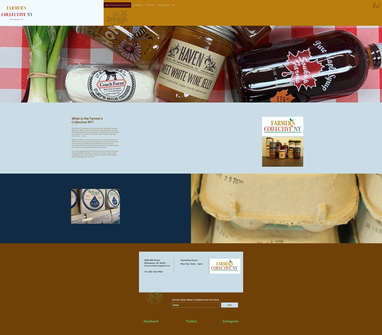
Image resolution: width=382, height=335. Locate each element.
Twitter (191, 321)
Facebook (151, 321)
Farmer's (17, 8)
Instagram (231, 321)
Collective (14, 15)
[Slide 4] (193, 97)
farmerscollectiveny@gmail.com (157, 266)
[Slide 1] (188, 97)
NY (30, 15)
